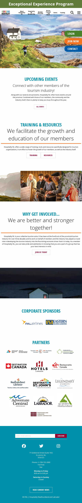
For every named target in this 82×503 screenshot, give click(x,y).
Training (33, 155)
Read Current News (41, 489)
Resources (48, 155)
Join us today (41, 252)
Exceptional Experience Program (41, 4)
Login (71, 34)
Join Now (73, 41)
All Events (40, 107)
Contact (73, 49)
